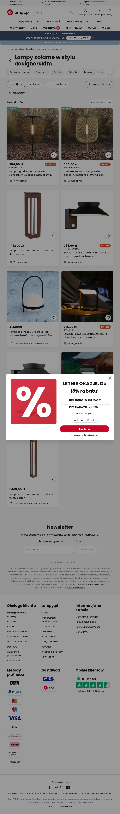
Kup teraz (84, 429)
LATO (84, 420)
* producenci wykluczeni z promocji (84, 435)
